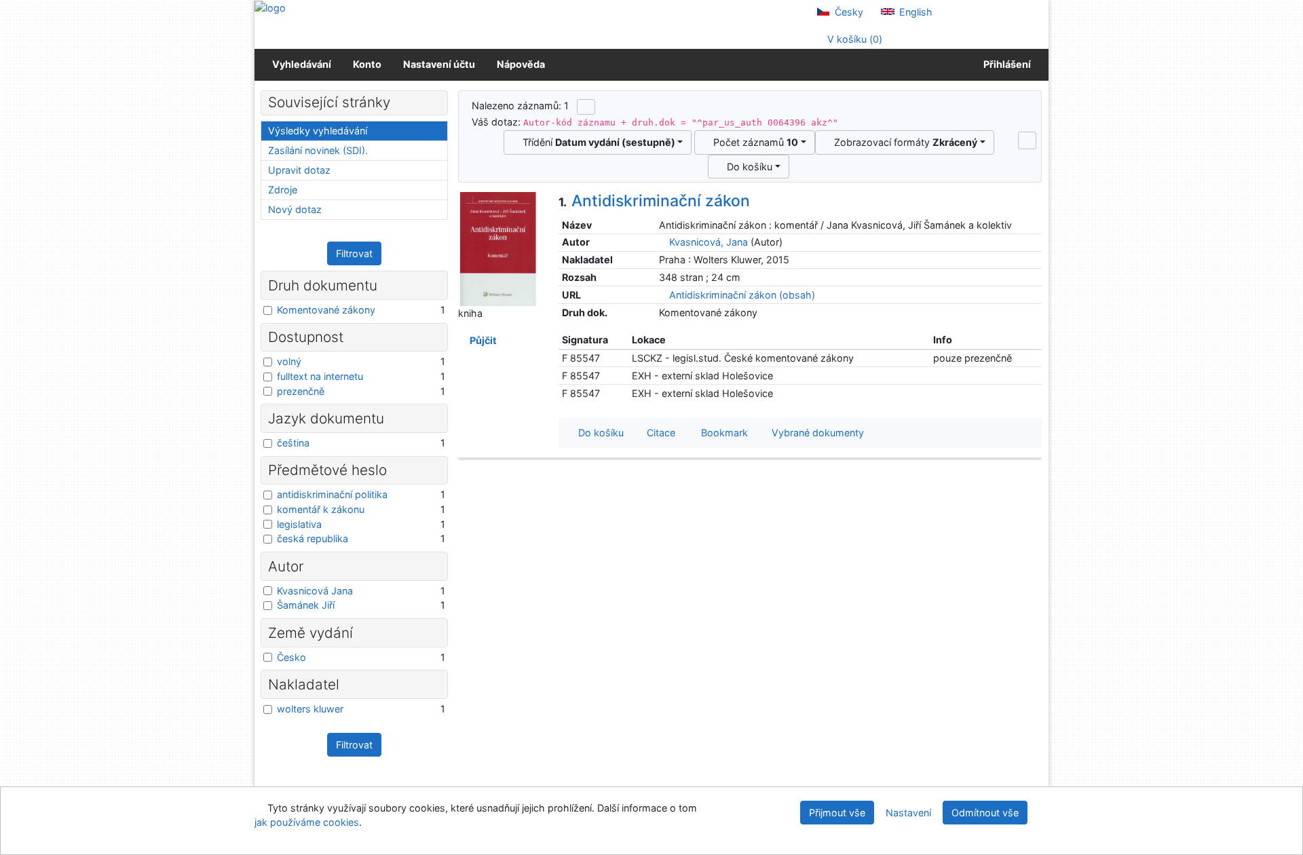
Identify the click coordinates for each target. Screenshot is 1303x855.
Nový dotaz (295, 209)
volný (289, 361)
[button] (1027, 140)
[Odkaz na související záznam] (662, 242)
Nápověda (521, 64)
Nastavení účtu (439, 64)
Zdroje (282, 189)
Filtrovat (354, 253)
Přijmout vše (837, 812)
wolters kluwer (310, 709)
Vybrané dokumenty (816, 432)
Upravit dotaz (299, 170)
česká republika (312, 538)
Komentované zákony (326, 310)
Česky (847, 12)
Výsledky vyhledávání (317, 130)
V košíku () (853, 39)
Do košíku (746, 166)
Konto (367, 64)
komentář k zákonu (320, 509)
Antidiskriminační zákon (654, 200)
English (914, 12)
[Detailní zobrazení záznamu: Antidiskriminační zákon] (498, 248)
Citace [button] (659, 432)
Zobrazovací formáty (903, 142)
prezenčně (300, 391)
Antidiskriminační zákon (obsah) (740, 295)
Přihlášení (1005, 64)
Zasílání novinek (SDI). (318, 150)
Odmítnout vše (985, 812)
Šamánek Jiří (306, 605)
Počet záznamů (753, 142)
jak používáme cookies (306, 822)
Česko (291, 657)
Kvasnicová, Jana (708, 242)
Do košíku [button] (598, 432)
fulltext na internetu (320, 376)
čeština (293, 443)
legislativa (299, 524)
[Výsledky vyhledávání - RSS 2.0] (586, 106)
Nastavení (908, 812)
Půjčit (481, 340)
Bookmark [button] (722, 432)
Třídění (596, 142)
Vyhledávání (301, 64)
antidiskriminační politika (332, 494)
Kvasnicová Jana (315, 590)
